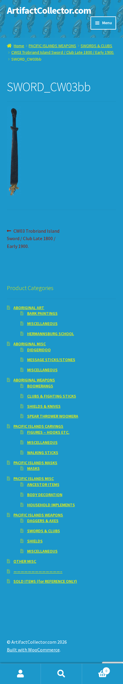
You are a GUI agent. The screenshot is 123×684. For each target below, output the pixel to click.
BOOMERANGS (40, 386)
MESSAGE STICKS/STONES (51, 359)
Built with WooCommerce (33, 650)
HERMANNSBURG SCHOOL (50, 333)
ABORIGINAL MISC (29, 343)
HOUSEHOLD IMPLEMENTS (51, 504)
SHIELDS (35, 541)
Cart (94, 668)
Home (19, 45)
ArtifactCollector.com (49, 10)
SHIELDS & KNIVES (44, 406)
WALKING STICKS (42, 452)
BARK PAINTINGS (42, 313)
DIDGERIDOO (39, 349)
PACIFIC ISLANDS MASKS (35, 462)
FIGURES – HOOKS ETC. (48, 432)
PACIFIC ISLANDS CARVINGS (38, 426)
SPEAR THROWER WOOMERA (52, 416)
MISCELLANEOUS (42, 323)
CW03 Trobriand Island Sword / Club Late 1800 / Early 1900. (62, 52)
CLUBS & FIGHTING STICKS (51, 396)
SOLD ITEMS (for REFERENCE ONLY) (45, 581)
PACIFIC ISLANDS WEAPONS (52, 45)
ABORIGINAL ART (28, 307)
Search (61, 674)
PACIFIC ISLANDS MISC (33, 478)
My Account (20, 674)
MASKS (33, 468)
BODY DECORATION (44, 494)
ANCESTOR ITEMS (43, 484)
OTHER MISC (24, 561)
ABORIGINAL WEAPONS (34, 380)
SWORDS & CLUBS (96, 45)
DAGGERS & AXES (43, 520)
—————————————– (37, 571)
